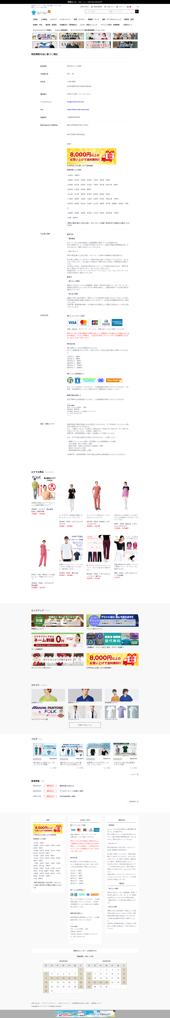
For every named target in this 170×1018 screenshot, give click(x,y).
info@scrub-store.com (75, 102)
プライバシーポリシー (49, 1003)
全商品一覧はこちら (85, 725)
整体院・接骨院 (51, 25)
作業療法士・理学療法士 (68, 25)
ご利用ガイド (127, 25)
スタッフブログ (37, 759)
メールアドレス (45, 102)
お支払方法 (44, 315)
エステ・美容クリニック (88, 25)
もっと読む (53, 768)
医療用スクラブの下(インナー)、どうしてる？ (98, 764)
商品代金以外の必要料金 (49, 125)
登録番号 (43, 117)
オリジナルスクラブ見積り (42, 30)
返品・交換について (47, 424)
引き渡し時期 (45, 234)
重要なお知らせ (50, 785)
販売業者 (43, 66)
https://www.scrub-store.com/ (78, 109)
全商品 (35, 19)
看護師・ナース (93, 19)
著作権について (96, 1003)
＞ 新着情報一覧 (133, 801)
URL (41, 110)
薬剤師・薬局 (129, 19)
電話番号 (43, 94)
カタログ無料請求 (61, 30)
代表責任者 (44, 74)
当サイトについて (64, 1003)
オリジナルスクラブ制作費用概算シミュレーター (88, 30)
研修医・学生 (37, 25)
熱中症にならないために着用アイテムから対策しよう (70, 764)
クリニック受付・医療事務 (110, 25)
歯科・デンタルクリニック (111, 19)
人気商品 (44, 19)
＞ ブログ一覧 (134, 774)
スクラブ (53, 19)
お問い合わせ (35, 1003)
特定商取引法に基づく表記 (80, 1003)
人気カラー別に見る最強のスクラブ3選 (124, 764)
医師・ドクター (79, 19)
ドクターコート (65, 19)
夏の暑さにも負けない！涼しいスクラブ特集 (44, 764)
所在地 (42, 82)
